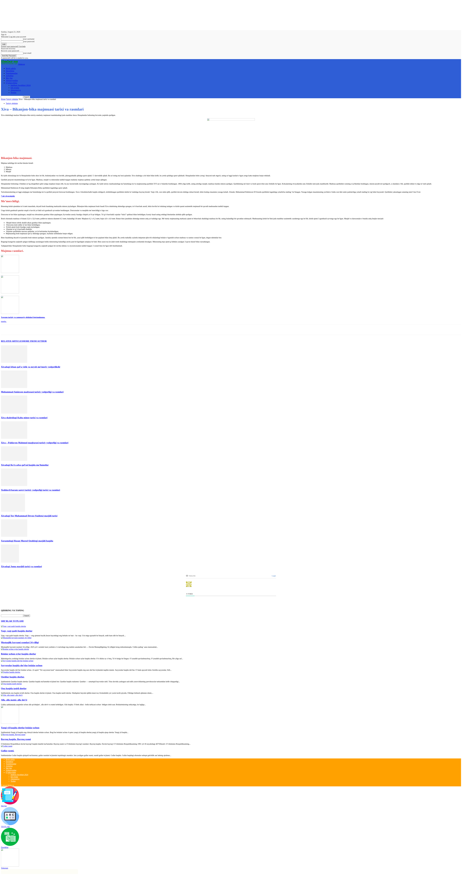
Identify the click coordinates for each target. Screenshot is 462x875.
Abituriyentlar (12, 80)
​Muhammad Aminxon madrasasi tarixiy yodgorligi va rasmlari (32, 392)
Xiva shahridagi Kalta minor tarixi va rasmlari (24, 417)
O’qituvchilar (11, 83)
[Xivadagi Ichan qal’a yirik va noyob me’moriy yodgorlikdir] (14, 362)
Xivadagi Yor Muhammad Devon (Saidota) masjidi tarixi (29, 516)
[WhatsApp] (31, 329)
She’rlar (9, 78)
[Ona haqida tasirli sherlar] (11, 684)
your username (28, 39)
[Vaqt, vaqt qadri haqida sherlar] (13, 626)
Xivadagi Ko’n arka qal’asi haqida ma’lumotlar (25, 465)
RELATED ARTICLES (12, 341)
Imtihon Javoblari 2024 (21, 85)
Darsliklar (10, 71)
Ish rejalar (15, 88)
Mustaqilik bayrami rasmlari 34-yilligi (20, 642)
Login (273, 576)
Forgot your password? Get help (13, 46)
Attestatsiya (16, 90)
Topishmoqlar (12, 73)
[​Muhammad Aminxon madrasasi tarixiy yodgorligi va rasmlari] (14, 387)
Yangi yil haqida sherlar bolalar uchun (20, 727)
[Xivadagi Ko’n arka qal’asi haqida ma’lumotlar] (14, 460)
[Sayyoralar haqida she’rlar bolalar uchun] (17, 661)
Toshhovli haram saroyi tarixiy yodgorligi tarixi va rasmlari (30, 490)
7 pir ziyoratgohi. (8, 196)
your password (28, 41)
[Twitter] (14, 329)
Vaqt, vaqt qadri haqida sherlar (16, 631)
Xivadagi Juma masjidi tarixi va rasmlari (21, 566)
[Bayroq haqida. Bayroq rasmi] (13, 735)
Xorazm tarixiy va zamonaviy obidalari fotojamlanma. (23, 317)
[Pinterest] (22, 329)
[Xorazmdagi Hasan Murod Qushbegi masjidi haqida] (14, 536)
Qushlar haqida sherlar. (12, 677)
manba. (3, 321)
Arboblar (9, 76)
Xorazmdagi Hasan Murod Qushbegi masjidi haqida (27, 541)
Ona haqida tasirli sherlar (13, 688)
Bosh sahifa (11, 68)
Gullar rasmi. (7, 750)
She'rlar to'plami (12, 621)
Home (3, 99)
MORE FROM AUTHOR (35, 341)
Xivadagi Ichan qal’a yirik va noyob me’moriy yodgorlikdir (30, 367)
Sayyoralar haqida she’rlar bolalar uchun (21, 665)
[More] (40, 329)
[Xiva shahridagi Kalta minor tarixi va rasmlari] (14, 413)
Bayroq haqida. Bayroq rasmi (16, 739)
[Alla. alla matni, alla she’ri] (11, 695)
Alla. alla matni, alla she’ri (14, 700)
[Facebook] (5, 329)
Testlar (13, 92)
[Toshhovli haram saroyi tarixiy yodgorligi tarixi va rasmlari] (14, 485)
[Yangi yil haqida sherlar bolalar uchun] (10, 723)
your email (27, 53)
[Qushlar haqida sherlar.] (10, 672)
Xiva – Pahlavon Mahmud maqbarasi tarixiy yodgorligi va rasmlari (34, 442)
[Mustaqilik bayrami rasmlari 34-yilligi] (16, 638)
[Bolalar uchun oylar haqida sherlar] (15, 649)
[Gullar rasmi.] (6, 746)
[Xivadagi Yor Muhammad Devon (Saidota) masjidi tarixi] (13, 511)
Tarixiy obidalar (12, 99)
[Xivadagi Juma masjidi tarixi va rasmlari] (10, 562)
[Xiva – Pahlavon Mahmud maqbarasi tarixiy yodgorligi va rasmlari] (14, 438)
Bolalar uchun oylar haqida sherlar (18, 654)
